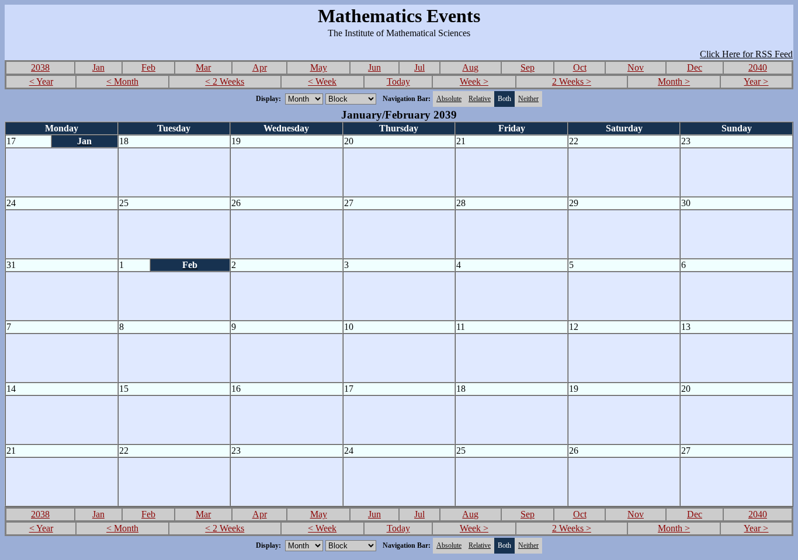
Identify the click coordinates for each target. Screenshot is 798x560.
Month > (674, 81)
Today (398, 81)
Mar (203, 67)
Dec (694, 67)
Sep (528, 67)
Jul (419, 67)
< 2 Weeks (224, 81)
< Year (41, 81)
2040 (757, 67)
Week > (474, 81)
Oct (580, 67)
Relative (480, 99)
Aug (470, 67)
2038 (40, 67)
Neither (528, 99)
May (318, 67)
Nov (635, 67)
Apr (259, 67)
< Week (322, 81)
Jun (374, 67)
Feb (148, 67)
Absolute (449, 99)
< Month (122, 81)
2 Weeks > (571, 81)
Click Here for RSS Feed (746, 54)
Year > (756, 81)
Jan (98, 67)
